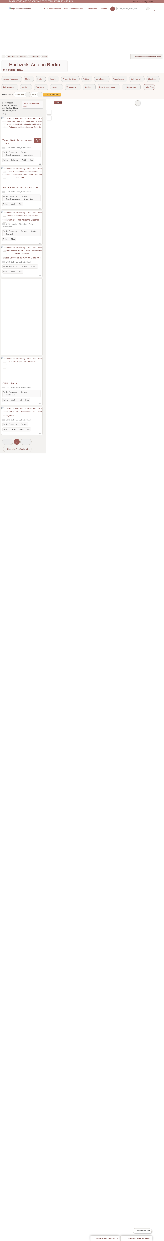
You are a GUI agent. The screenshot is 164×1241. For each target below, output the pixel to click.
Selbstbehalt (136, 79)
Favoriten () (106, 1238)
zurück (59, 102)
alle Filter (150, 87)
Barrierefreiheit (143, 1231)
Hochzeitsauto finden (52, 9)
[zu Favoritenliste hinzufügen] (4, 120)
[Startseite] (3, 56)
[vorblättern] (36, 127)
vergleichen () (138, 1238)
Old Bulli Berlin (9, 383)
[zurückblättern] (7, 127)
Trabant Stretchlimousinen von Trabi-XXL (17, 142)
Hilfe (151, 1)
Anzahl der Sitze (69, 79)
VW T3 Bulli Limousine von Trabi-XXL (20, 187)
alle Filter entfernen (53, 95)
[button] (7, 442)
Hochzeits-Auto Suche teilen (18, 449)
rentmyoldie (8, 415)
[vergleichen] (4, 126)
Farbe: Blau (19, 95)
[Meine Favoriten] (112, 8)
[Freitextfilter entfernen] (148, 8)
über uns (103, 9)
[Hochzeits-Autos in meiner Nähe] (49, 118)
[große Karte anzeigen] (49, 112)
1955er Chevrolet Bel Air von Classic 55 (21, 257)
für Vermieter (91, 9)
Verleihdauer (101, 79)
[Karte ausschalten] (137, 103)
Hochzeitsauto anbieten (73, 9)
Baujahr (52, 79)
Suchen (153, 9)
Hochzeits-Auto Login (140, 2)
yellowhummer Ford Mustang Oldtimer (20, 219)
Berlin (34, 95)
